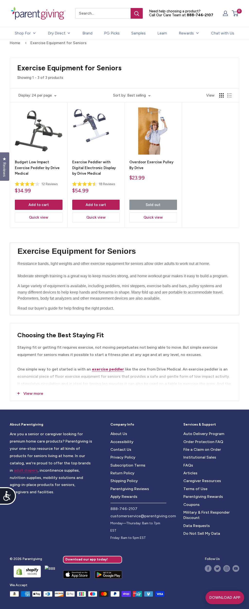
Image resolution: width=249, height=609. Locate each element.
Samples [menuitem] (138, 33)
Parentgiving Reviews (129, 488)
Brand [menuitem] (87, 33)
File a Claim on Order (202, 449)
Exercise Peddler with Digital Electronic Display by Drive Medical (94, 168)
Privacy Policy (122, 457)
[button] (235, 13)
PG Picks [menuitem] (112, 33)
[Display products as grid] (221, 95)
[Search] (137, 13)
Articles (190, 473)
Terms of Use (195, 488)
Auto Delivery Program (203, 433)
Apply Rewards (123, 496)
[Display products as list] (229, 95)
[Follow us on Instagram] (226, 568)
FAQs (188, 465)
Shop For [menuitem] (23, 33)
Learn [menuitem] (162, 33)
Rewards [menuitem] (186, 33)
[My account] (225, 13)
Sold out (153, 205)
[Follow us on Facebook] (208, 568)
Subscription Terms (127, 465)
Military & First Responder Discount (206, 515)
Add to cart (38, 205)
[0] (235, 13)
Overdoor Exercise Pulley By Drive (151, 165)
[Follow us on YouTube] (235, 568)
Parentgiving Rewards (203, 496)
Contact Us (120, 449)
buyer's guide (46, 308)
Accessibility (121, 441)
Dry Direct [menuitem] (56, 33)
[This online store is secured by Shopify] (25, 571)
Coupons (191, 504)
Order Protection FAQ (203, 441)
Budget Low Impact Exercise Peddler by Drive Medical (37, 168)
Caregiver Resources (202, 480)
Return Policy (122, 473)
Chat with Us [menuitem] (222, 33)
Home (15, 43)
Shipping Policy (124, 480)
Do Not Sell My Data (201, 533)
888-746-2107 (200, 15)
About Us (118, 433)
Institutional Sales (199, 457)
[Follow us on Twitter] (217, 568)
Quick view (38, 217)
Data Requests (196, 525)
